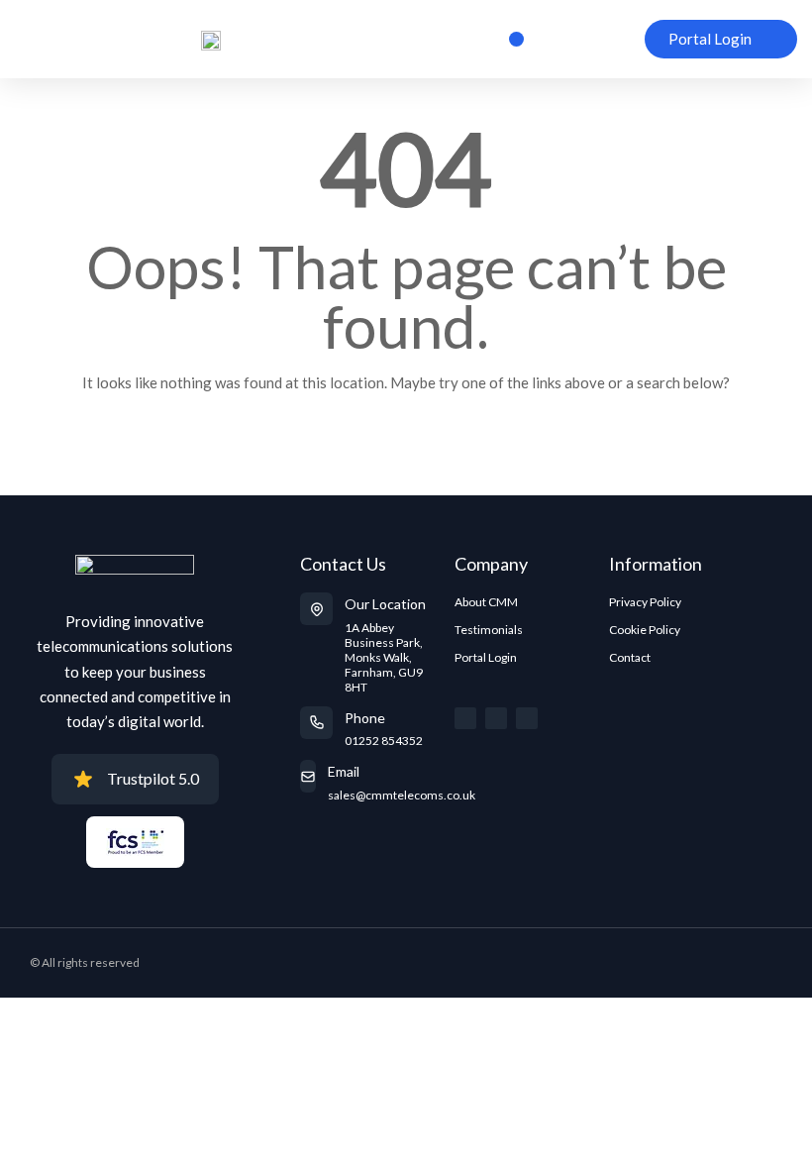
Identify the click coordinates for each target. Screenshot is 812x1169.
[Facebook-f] (496, 718)
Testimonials (489, 629)
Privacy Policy (645, 601)
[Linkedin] (527, 718)
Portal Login (486, 657)
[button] (516, 39)
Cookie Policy (644, 629)
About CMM (486, 601)
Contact (630, 657)
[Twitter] (465, 718)
